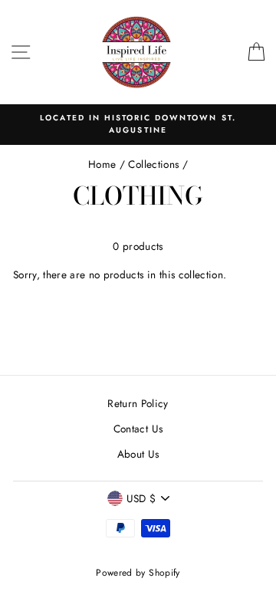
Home (102, 164)
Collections (153, 164)
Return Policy (137, 403)
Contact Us (138, 428)
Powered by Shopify (137, 573)
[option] (138, 124)
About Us (138, 454)
